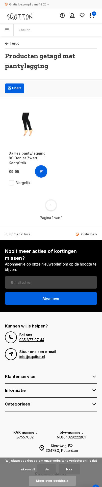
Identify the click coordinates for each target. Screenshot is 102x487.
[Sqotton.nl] (20, 16)
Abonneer (51, 298)
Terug (15, 43)
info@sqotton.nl (32, 356)
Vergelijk (23, 183)
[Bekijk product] (41, 171)
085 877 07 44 (31, 340)
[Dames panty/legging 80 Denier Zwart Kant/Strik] (27, 124)
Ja (47, 469)
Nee (69, 469)
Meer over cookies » (52, 481)
